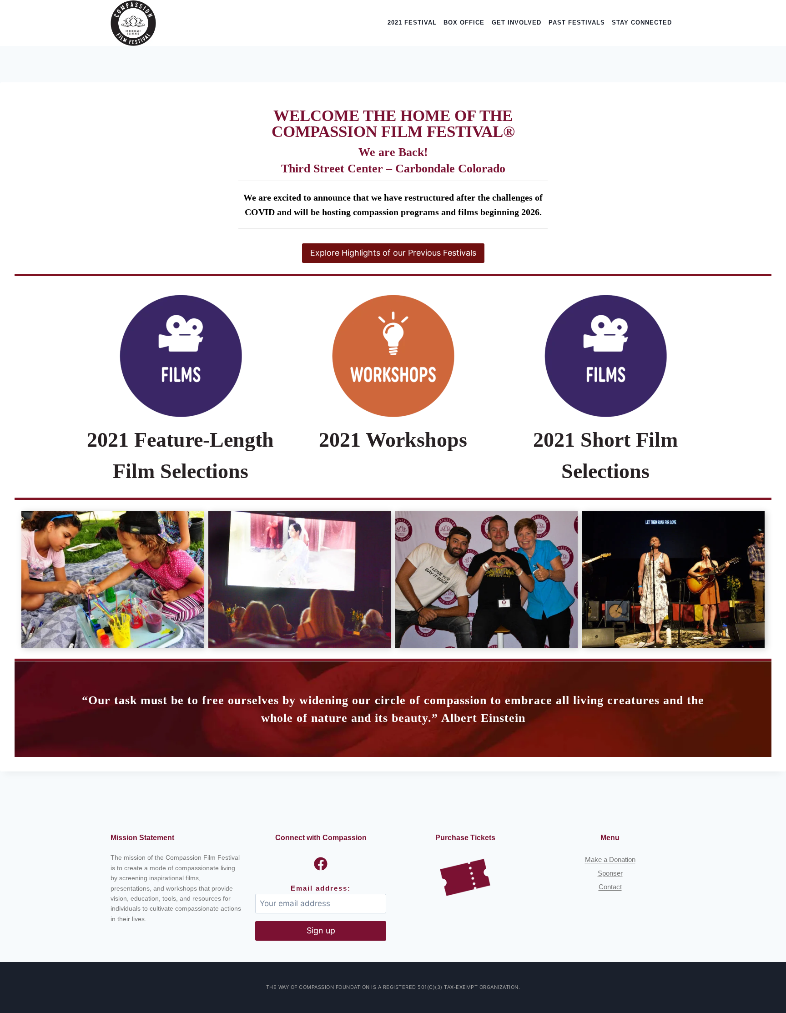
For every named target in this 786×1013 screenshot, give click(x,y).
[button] (112, 579)
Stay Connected (642, 22)
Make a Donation (610, 859)
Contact (610, 887)
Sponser (610, 873)
